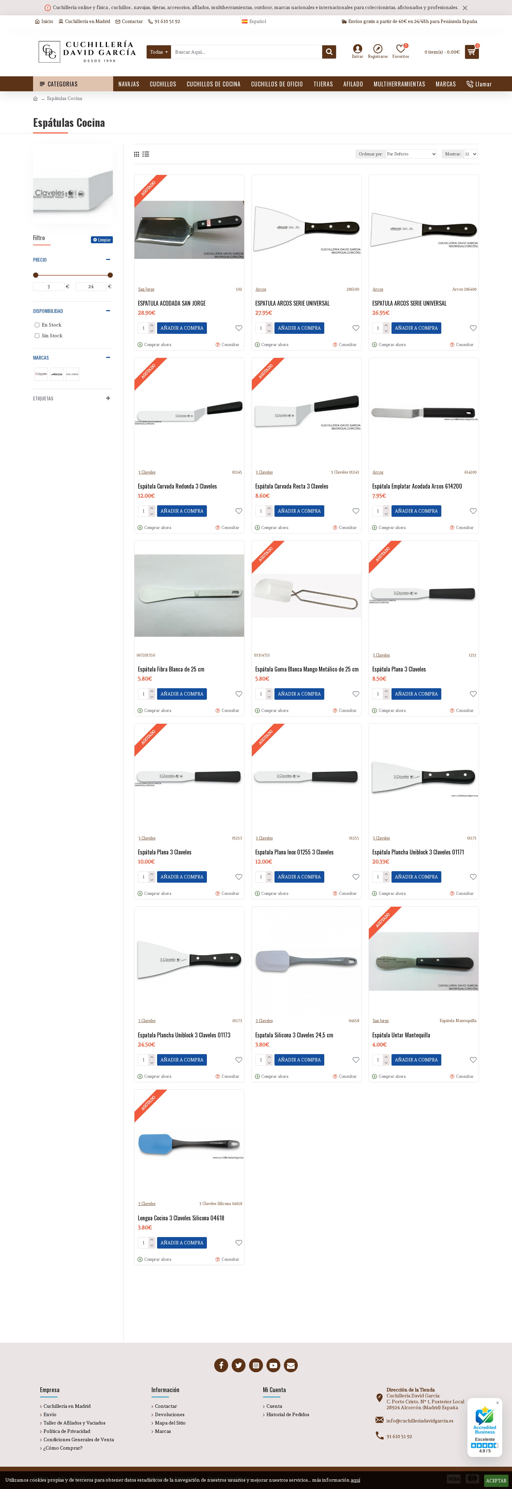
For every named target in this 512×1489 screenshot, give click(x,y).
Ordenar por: (371, 154)
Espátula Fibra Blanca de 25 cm (171, 669)
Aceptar (496, 1480)
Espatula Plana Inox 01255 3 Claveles (294, 852)
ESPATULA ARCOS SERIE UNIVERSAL (292, 303)
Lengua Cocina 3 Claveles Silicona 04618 (181, 1218)
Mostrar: (453, 154)
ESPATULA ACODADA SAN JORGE (171, 303)
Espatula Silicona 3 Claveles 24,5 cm (294, 1035)
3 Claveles (146, 472)
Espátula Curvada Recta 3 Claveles (291, 486)
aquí (355, 1480)
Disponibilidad (48, 310)
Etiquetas (43, 398)
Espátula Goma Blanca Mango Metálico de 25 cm (307, 669)
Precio (40, 259)
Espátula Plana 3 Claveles (399, 669)
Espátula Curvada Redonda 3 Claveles (177, 486)
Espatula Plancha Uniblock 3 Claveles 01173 (184, 1035)
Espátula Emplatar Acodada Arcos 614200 (417, 486)
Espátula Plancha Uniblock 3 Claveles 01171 (418, 852)
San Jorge (146, 289)
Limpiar (104, 240)
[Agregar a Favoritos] (239, 1059)
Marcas (41, 357)
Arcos (261, 289)
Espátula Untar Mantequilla (401, 1035)
